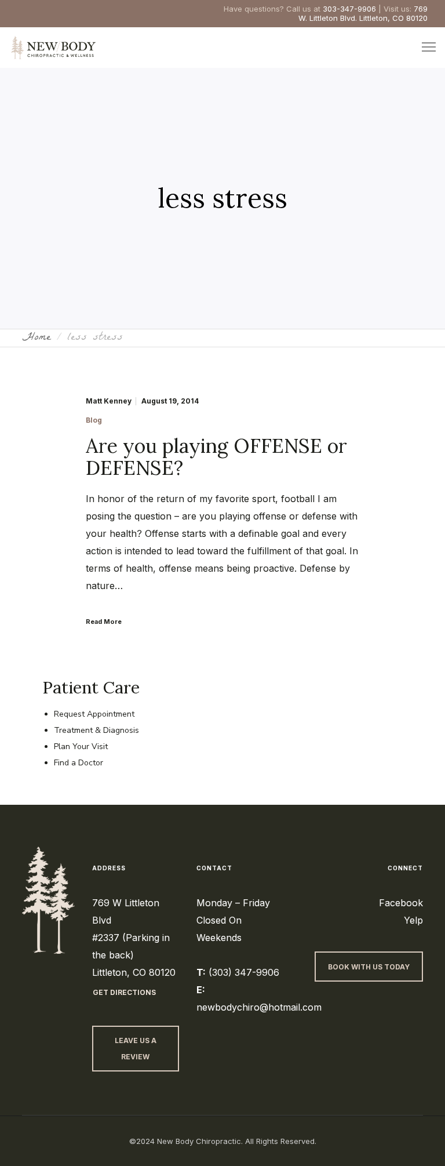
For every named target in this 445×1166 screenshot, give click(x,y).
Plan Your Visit (81, 746)
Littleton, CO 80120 (134, 972)
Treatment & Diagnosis (96, 730)
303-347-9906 (349, 8)
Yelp (413, 920)
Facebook (401, 903)
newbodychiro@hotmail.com (259, 1007)
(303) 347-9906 (244, 972)
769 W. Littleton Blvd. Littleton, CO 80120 (363, 13)
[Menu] (423, 47)
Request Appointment (94, 714)
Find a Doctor (78, 762)
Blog (94, 420)
